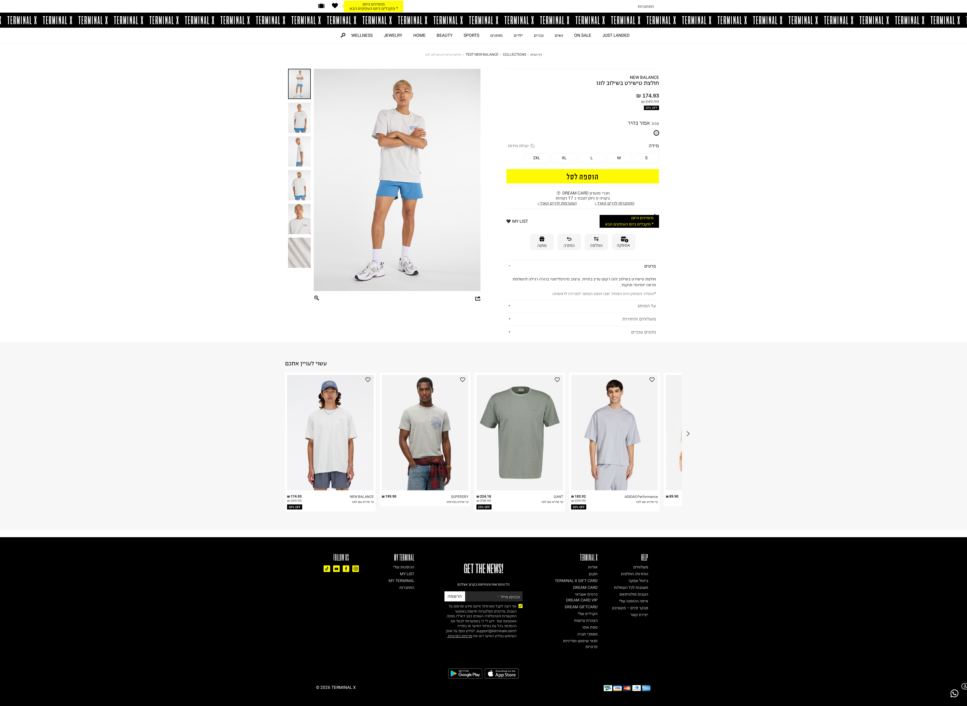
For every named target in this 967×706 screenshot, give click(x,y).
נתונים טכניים (643, 332)
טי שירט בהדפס (457, 502)
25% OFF (484, 507)
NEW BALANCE (644, 77)
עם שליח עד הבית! (373, 8)
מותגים (496, 35)
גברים (539, 35)
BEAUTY (445, 35)
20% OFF (579, 507)
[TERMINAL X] (483, 20)
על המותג (646, 306)
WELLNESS (362, 35)
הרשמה (454, 596)
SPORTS (471, 35)
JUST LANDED (616, 35)
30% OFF (651, 108)
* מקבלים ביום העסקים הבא (629, 224)
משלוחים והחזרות (639, 319)
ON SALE (582, 35)
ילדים (518, 35)
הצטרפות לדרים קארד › (557, 203)
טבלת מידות (518, 145)
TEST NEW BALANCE (482, 54)
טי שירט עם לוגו (363, 502)
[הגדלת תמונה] (317, 298)
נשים (559, 35)
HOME (419, 35)
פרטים (650, 266)
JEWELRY (393, 35)
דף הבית (536, 54)
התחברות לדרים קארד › (614, 203)
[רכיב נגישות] (963, 686)
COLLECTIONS (514, 54)
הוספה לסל (583, 176)
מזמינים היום (642, 218)
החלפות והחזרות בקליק (374, 4)
